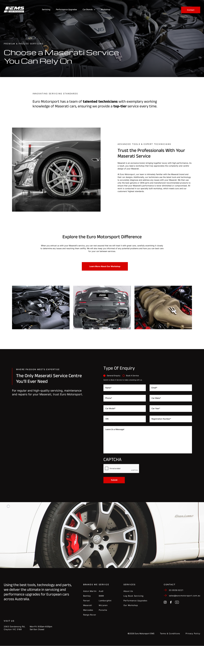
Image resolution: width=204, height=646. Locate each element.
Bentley (87, 596)
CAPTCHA (112, 460)
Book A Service (132, 375)
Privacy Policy (193, 633)
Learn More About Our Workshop (104, 266)
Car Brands (88, 9)
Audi (101, 591)
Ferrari (86, 600)
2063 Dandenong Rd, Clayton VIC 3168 (14, 628)
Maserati (87, 605)
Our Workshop (130, 605)
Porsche (103, 610)
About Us (128, 591)
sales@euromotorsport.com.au (184, 595)
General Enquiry (113, 375)
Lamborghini (105, 600)
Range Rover (89, 615)
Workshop (105, 9)
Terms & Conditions (170, 633)
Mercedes (88, 610)
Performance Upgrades (66, 9)
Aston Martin (89, 591)
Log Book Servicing (133, 596)
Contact (190, 10)
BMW (101, 596)
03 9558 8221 (176, 590)
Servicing (46, 9)
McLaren (103, 605)
